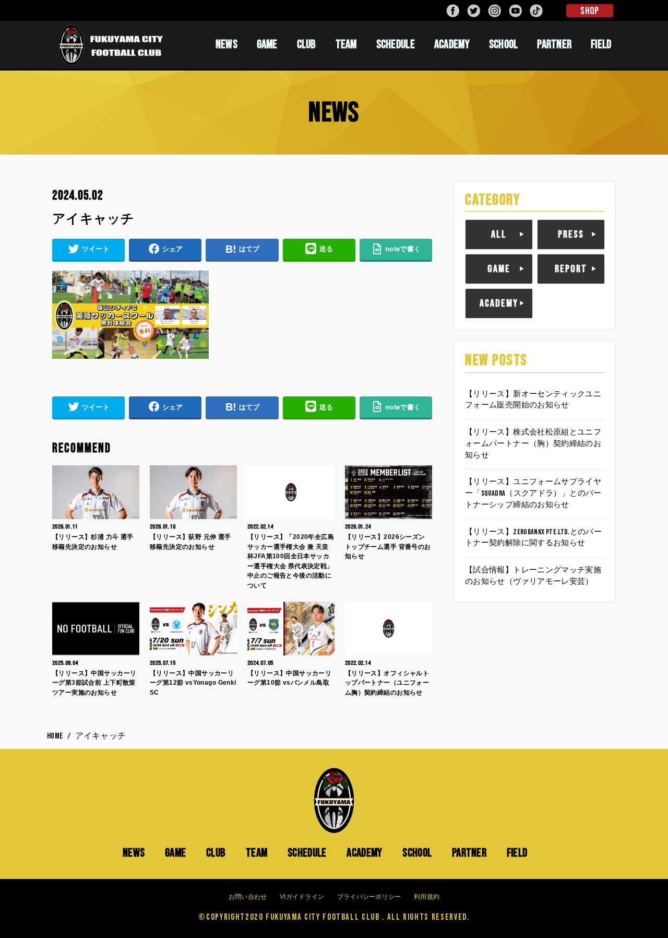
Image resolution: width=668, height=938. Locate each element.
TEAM (346, 44)
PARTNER (554, 44)
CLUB (306, 44)
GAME (267, 44)
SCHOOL (503, 44)
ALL (499, 234)
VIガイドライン (302, 896)
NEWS (226, 44)
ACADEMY (452, 44)
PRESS (571, 234)
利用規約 (426, 896)
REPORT (571, 269)
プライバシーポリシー (369, 896)
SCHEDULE (395, 44)
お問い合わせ (248, 896)
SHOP (589, 11)
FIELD (601, 44)
